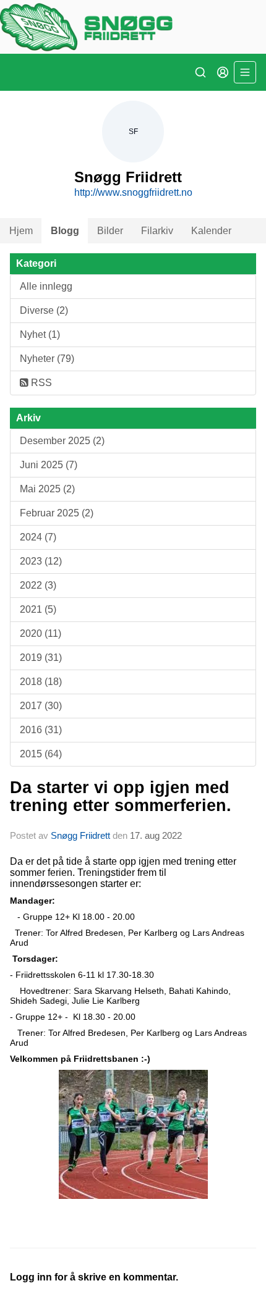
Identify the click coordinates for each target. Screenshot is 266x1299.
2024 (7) (38, 537)
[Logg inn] (223, 72)
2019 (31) (41, 657)
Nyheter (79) (47, 358)
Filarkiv (157, 230)
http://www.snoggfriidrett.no (133, 192)
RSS (40, 382)
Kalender (211, 230)
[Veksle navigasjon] (245, 72)
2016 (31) (41, 730)
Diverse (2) (44, 310)
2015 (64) (41, 754)
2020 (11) (40, 633)
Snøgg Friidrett (80, 835)
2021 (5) (38, 609)
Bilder (110, 230)
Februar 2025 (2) (56, 513)
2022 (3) (38, 585)
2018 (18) (41, 681)
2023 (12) (41, 561)
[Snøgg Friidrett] (133, 27)
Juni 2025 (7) (48, 465)
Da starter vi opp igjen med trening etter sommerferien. (120, 796)
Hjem (21, 230)
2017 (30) (41, 705)
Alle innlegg (46, 286)
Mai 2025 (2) (47, 489)
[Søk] (200, 72)
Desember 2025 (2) (62, 440)
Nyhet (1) (40, 334)
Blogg (65, 230)
